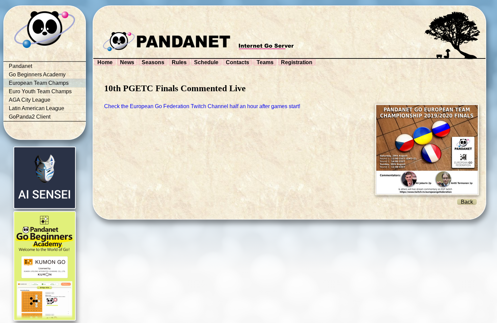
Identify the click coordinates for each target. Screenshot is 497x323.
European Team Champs (39, 83)
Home (105, 62)
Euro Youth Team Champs (40, 91)
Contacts (237, 62)
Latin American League (36, 108)
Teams (265, 62)
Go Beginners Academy (37, 74)
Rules (179, 62)
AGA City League (29, 100)
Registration (296, 62)
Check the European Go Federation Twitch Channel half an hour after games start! (202, 106)
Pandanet (20, 66)
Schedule (206, 62)
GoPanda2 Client (29, 117)
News (127, 62)
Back (467, 202)
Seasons (153, 62)
